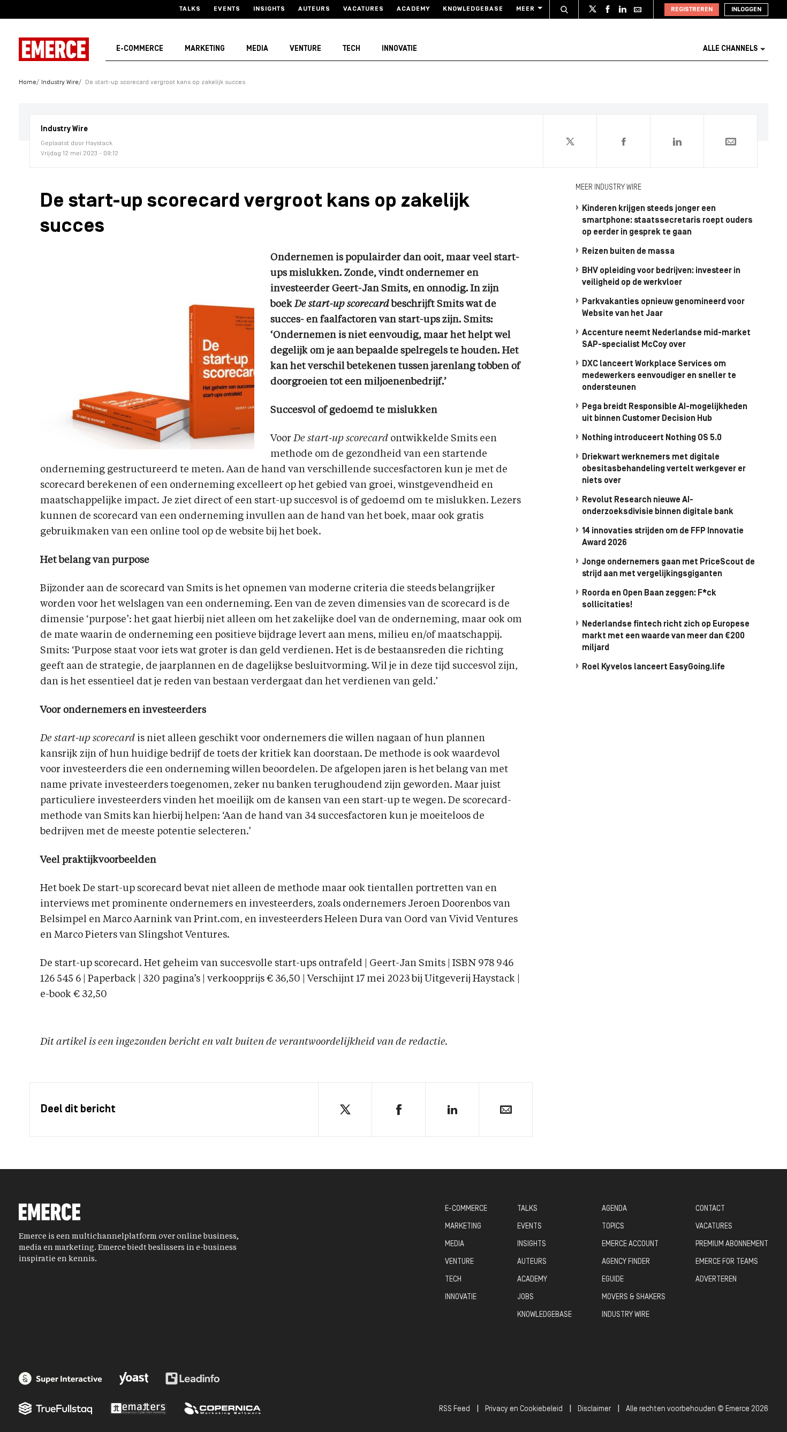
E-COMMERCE (466, 1209)
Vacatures (363, 9)
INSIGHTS (531, 1244)
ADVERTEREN (716, 1280)
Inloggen (746, 9)
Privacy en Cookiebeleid (524, 1409)
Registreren (692, 9)
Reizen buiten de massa (628, 251)
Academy (413, 9)
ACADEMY (532, 1280)
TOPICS (613, 1227)
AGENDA (614, 1209)
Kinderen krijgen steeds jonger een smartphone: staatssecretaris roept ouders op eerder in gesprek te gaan (667, 221)
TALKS (527, 1209)
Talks (190, 9)
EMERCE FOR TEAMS (726, 1262)
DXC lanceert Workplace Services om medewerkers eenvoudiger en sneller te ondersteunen (659, 376)
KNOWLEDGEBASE (544, 1315)
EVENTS (529, 1227)
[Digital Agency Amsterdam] (60, 1378)
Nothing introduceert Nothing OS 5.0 (652, 438)
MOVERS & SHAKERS (633, 1297)
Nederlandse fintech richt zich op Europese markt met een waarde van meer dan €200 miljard (666, 636)
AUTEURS (532, 1262)
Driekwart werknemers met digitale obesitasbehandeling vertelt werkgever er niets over (664, 469)
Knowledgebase (473, 9)
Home (27, 82)
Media (257, 49)
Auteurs (314, 9)
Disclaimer (594, 1409)
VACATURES (713, 1227)
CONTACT (710, 1209)
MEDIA (454, 1244)
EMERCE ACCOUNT (630, 1244)
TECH (453, 1280)
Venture (305, 49)
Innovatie (399, 49)
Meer (525, 9)
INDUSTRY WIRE (625, 1315)
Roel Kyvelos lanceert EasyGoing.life (653, 667)
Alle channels (730, 49)
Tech (351, 49)
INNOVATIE (460, 1297)
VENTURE (459, 1262)
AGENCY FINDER (626, 1262)
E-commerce (139, 49)
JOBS (525, 1297)
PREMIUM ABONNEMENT (731, 1244)
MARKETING (463, 1227)
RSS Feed (454, 1409)
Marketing (205, 49)
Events (227, 9)
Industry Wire (60, 82)
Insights (269, 9)
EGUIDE (613, 1280)
